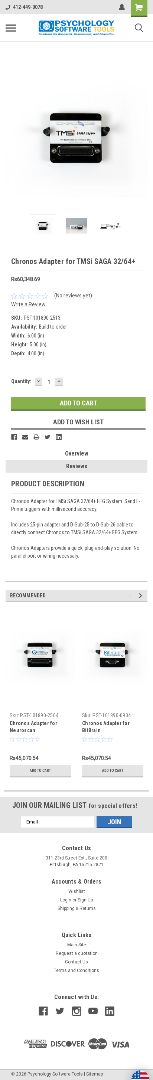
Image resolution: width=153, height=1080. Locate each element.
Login (65, 900)
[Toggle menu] (11, 28)
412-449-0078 (28, 7)
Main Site (76, 944)
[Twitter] (48, 437)
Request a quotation (77, 953)
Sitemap (94, 1074)
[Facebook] (14, 437)
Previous (11, 138)
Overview (76, 453)
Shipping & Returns (77, 908)
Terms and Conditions (76, 970)
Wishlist (76, 891)
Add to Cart (40, 771)
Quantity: (21, 381)
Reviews (76, 466)
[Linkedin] (59, 437)
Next (141, 138)
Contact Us (76, 962)
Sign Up (85, 900)
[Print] (36, 437)
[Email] (25, 437)
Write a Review (28, 304)
